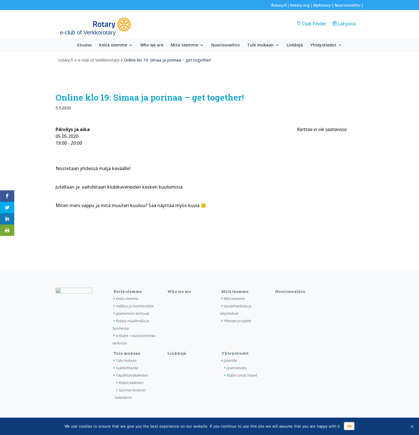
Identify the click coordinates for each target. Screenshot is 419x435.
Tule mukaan (260, 45)
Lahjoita (347, 24)
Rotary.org (300, 5)
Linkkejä (295, 45)
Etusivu (84, 45)
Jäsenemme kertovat (132, 313)
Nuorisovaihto (347, 5)
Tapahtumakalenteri (132, 375)
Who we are (151, 45)
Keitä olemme (113, 45)
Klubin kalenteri (131, 382)
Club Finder (314, 24)
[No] (412, 426)
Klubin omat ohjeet (242, 375)
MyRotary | (324, 5)
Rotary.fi (278, 5)
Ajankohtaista (127, 367)
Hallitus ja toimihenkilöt (135, 306)
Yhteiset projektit (237, 320)
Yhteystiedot (323, 45)
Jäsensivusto (237, 367)
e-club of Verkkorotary (98, 60)
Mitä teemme (184, 45)
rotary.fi (65, 60)
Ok (349, 426)
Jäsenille (230, 360)
